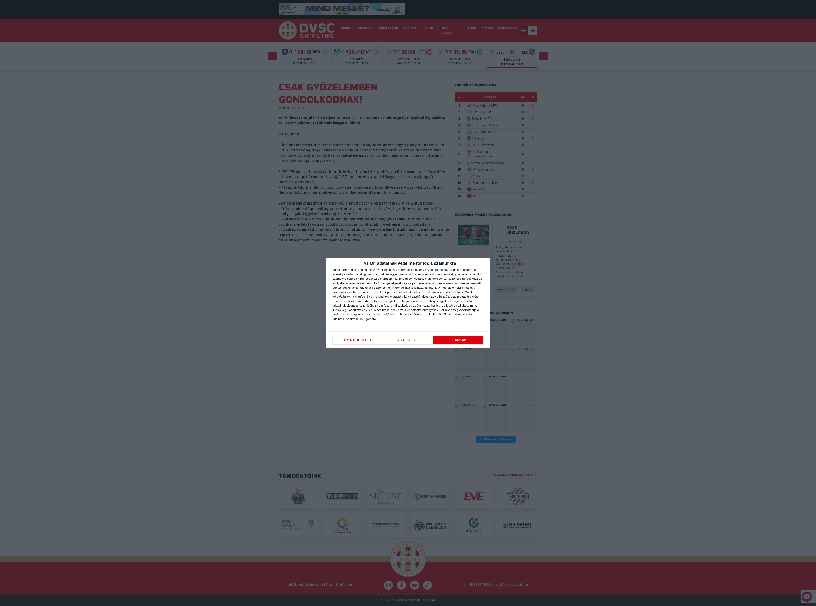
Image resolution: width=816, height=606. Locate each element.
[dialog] (408, 303)
